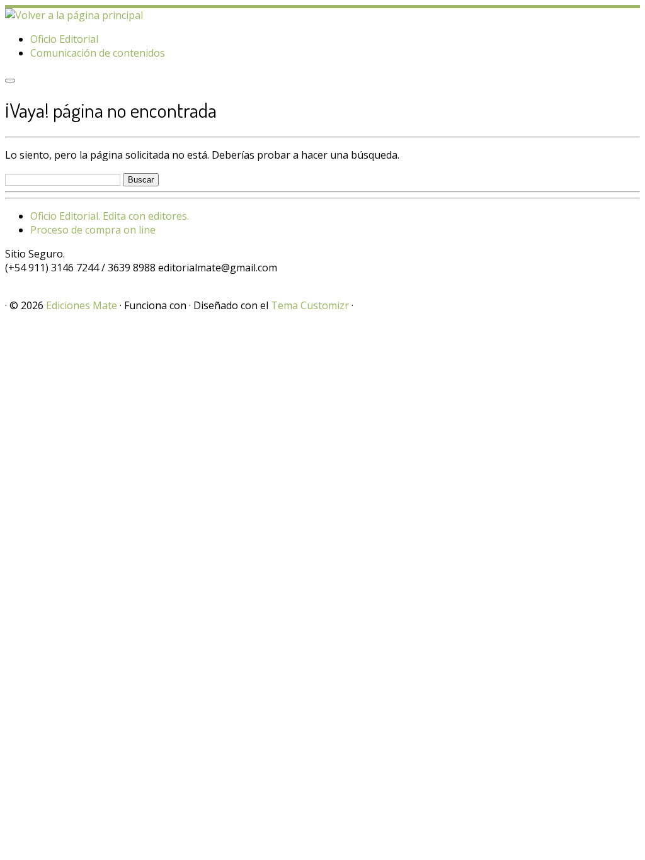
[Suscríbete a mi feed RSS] (9, 281)
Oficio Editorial (64, 39)
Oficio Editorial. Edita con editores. (109, 216)
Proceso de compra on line (93, 230)
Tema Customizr (310, 305)
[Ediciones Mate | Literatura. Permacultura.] (74, 15)
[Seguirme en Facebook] (24, 281)
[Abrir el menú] (10, 80)
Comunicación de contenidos (97, 53)
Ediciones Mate (81, 305)
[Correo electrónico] (16, 281)
